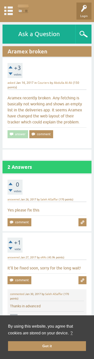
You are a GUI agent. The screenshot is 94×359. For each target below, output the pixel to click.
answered (14, 199)
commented (17, 294)
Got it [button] (47, 346)
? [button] (71, 333)
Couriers (43, 83)
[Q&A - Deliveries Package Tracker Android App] (23, 9)
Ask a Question (39, 34)
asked (11, 83)
